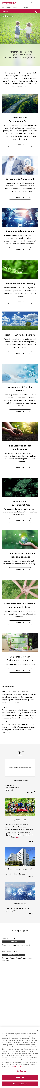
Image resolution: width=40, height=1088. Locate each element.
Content (30, 792)
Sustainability (16, 7)
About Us (8, 7)
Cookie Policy (16, 1066)
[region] (20, 1057)
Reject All (20, 1077)
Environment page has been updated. (16, 945)
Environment (25, 7)
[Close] (37, 1030)
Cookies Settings (20, 1071)
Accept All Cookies (20, 1084)
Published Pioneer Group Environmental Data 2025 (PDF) (17, 959)
